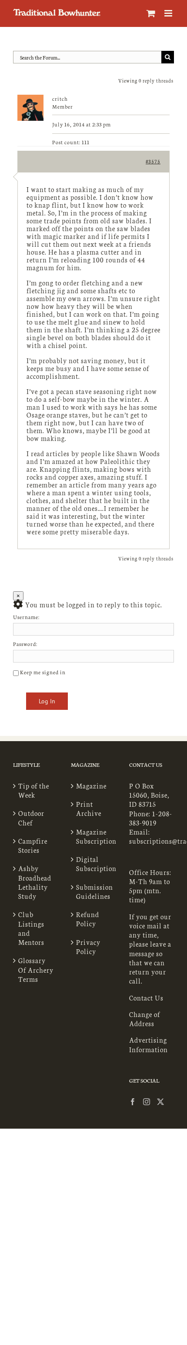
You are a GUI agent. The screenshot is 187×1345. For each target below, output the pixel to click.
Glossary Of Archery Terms (35, 970)
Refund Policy (87, 919)
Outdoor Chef (31, 817)
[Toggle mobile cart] (151, 13)
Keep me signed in (43, 672)
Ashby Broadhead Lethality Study (34, 882)
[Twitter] (160, 1101)
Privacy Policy (88, 947)
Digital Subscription (93, 864)
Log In (47, 701)
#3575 (153, 161)
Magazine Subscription (93, 836)
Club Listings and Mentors (31, 928)
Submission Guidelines (93, 891)
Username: (26, 616)
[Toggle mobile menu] (169, 13)
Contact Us (146, 997)
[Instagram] (146, 1101)
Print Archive (88, 808)
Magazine (91, 785)
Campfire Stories (32, 845)
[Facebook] (133, 1101)
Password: (25, 643)
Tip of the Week (33, 790)
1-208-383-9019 (150, 818)
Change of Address (144, 1019)
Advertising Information (148, 1044)
